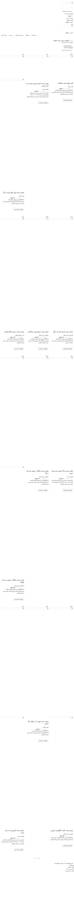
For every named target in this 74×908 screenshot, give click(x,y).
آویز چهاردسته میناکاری (65, 83)
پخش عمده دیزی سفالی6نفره (14, 332)
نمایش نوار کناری (67, 45)
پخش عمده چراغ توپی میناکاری (38, 332)
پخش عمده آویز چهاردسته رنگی (13, 192)
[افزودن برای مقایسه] (71, 80)
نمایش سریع (71, 103)
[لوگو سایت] (67, 5)
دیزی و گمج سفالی (19, 335)
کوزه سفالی (45, 727)
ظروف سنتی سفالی (68, 335)
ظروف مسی (45, 89)
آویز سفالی (70, 86)
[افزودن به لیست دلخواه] (71, 97)
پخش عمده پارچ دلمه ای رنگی (63, 332)
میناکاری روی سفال (43, 335)
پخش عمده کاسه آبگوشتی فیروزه (61, 830)
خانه (72, 40)
